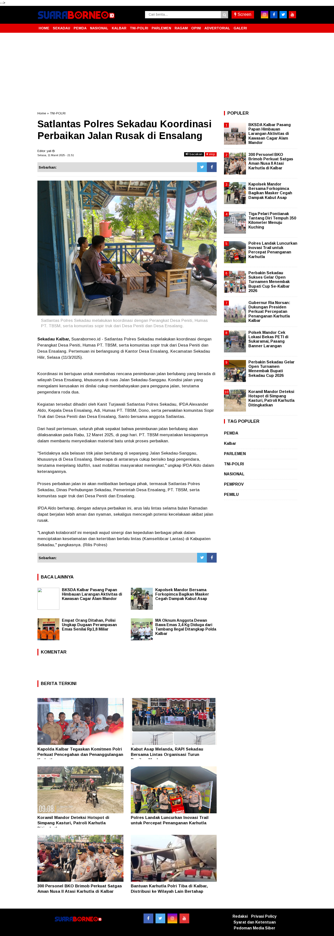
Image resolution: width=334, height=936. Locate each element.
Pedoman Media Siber (254, 928)
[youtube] (292, 14)
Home (41, 113)
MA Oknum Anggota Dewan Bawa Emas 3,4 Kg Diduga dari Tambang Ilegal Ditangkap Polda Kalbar (185, 627)
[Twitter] (202, 167)
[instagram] (264, 14)
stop (211, 154)
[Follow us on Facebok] (148, 918)
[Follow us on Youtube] (184, 918)
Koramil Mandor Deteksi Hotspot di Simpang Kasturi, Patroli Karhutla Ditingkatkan (73, 823)
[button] (291, 26)
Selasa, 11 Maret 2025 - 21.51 (55, 155)
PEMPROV (234, 484)
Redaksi (240, 916)
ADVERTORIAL (217, 28)
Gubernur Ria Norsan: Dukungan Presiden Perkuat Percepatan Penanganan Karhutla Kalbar (269, 312)
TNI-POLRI (139, 28)
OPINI (196, 28)
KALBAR (119, 28)
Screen (243, 14)
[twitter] (283, 14)
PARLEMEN (161, 28)
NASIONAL (99, 28)
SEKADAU (61, 28)
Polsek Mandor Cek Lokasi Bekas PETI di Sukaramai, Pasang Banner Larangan (268, 339)
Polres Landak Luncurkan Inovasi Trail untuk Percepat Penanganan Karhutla (272, 250)
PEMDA (80, 28)
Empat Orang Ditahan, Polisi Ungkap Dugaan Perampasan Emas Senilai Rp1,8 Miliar (89, 624)
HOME (44, 28)
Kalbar (230, 443)
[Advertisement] (167, 72)
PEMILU (231, 494)
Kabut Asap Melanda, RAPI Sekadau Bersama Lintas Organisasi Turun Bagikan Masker (167, 754)
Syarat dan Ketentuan (255, 922)
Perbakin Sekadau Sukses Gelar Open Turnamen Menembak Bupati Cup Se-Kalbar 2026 (269, 282)
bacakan (195, 154)
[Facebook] (212, 167)
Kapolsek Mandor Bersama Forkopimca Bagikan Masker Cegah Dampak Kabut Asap (182, 594)
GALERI (240, 28)
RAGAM (181, 28)
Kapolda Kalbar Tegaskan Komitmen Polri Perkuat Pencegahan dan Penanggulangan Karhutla (80, 754)
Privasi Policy (264, 916)
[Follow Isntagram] (172, 918)
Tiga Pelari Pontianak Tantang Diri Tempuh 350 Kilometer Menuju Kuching (272, 220)
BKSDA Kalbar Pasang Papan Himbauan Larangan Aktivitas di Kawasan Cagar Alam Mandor (92, 594)
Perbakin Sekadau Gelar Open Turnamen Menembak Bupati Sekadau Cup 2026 (271, 369)
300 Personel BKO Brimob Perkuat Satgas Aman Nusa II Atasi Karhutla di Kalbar (270, 161)
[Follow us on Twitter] (160, 918)
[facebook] (274, 14)
